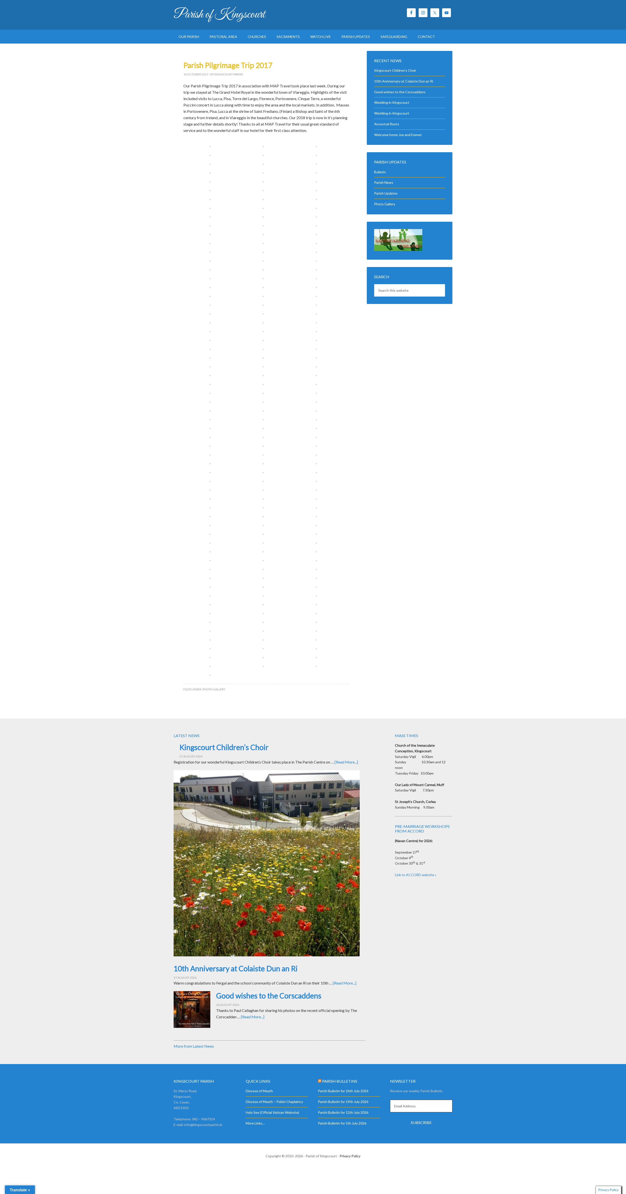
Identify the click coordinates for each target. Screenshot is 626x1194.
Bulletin (380, 172)
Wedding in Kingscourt (391, 102)
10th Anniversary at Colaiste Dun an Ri (403, 81)
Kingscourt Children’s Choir (395, 70)
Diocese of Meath (259, 1091)
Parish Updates (386, 193)
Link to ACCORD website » (415, 875)
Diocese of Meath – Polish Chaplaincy (274, 1102)
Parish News (383, 182)
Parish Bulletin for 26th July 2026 (343, 1091)
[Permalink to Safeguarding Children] (398, 249)
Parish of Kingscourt (219, 15)
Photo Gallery (213, 689)
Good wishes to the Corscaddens (399, 92)
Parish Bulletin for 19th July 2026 (343, 1102)
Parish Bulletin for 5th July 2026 (342, 1123)
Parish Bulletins (339, 1081)
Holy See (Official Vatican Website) (272, 1112)
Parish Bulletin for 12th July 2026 (343, 1112)
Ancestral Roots (386, 124)
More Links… (255, 1123)
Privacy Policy (350, 1156)
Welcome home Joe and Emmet (398, 135)
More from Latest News (194, 1046)
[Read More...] (346, 762)
